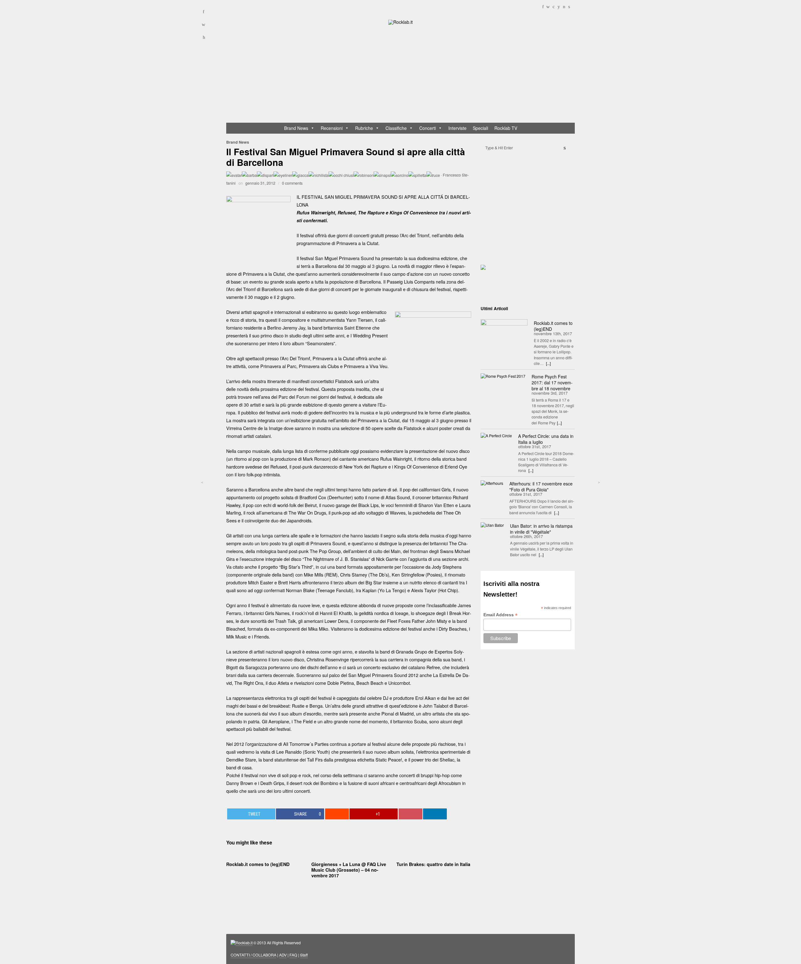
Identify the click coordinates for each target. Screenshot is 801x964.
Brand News (296, 128)
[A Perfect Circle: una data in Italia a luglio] (496, 435)
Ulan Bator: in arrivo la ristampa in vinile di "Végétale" (541, 529)
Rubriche (364, 128)
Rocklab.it (244, 943)
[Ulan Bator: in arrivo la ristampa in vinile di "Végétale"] (492, 525)
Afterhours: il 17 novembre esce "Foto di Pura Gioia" (541, 486)
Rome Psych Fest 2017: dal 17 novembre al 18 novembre (552, 382)
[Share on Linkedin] (435, 813)
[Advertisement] (403, 75)
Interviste (457, 128)
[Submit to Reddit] (337, 813)
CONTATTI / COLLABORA (253, 955)
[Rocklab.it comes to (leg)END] (504, 335)
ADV (283, 955)
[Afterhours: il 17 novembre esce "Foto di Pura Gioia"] (492, 483)
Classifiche (396, 128)
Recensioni (332, 128)
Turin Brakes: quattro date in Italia (433, 864)
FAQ (293, 955)
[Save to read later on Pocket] (410, 813)
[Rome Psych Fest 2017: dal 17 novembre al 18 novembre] (503, 376)
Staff (304, 955)
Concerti (427, 128)
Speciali (480, 128)
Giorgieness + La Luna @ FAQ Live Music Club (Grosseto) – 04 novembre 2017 (348, 870)
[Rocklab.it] (400, 21)
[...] (548, 363)
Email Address (500, 615)
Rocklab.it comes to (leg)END (257, 864)
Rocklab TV (505, 128)
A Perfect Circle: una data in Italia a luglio (546, 439)
